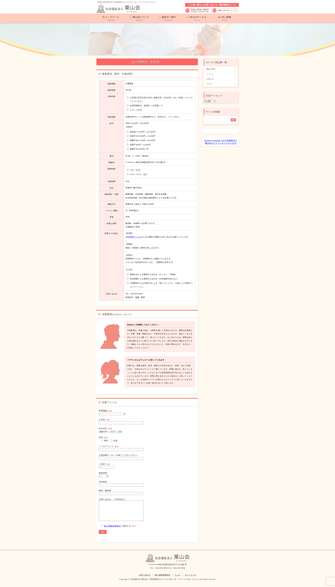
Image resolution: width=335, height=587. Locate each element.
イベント (210, 74)
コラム (209, 84)
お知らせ (210, 79)
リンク (177, 575)
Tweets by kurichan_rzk (214, 140)
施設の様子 (211, 69)
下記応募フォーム (133, 237)
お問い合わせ (144, 575)
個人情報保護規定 (112, 526)
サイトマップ (190, 575)
